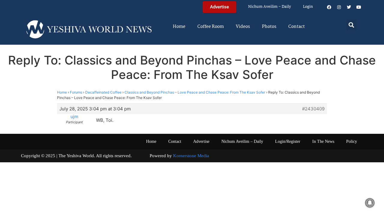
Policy (351, 141)
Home (179, 26)
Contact (296, 26)
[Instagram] (339, 7)
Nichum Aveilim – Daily (269, 7)
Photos (269, 26)
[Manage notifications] (370, 203)
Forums (76, 92)
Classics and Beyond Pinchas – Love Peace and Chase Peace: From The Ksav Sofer (194, 92)
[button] (351, 25)
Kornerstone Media (191, 155)
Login (308, 7)
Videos (243, 26)
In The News (323, 141)
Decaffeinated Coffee (103, 92)
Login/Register (287, 141)
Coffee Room (210, 26)
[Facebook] (329, 7)
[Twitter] (349, 7)
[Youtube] (359, 7)
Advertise (201, 141)
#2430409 (313, 109)
